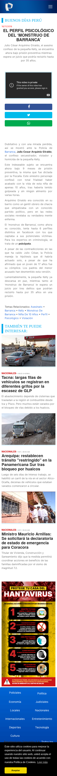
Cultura (15, 735)
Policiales (15, 692)
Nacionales (42, 710)
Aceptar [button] (15, 770)
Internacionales (15, 718)
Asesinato (36, 306)
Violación (27, 318)
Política (42, 693)
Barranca (10, 151)
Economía (15, 701)
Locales (15, 710)
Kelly (21, 310)
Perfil (44, 314)
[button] (50, 6)
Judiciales (42, 701)
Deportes (15, 727)
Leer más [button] (42, 762)
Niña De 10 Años (28, 314)
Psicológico (12, 318)
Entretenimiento (42, 718)
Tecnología (42, 727)
